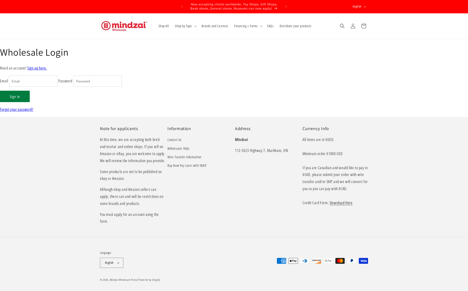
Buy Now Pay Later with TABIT (187, 165)
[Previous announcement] (182, 6)
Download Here (341, 202)
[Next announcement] (286, 6)
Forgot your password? (16, 109)
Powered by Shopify (149, 280)
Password (65, 81)
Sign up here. (37, 68)
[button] (185, 26)
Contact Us (174, 139)
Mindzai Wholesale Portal (124, 280)
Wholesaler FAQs (178, 148)
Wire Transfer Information (184, 157)
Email (4, 81)
